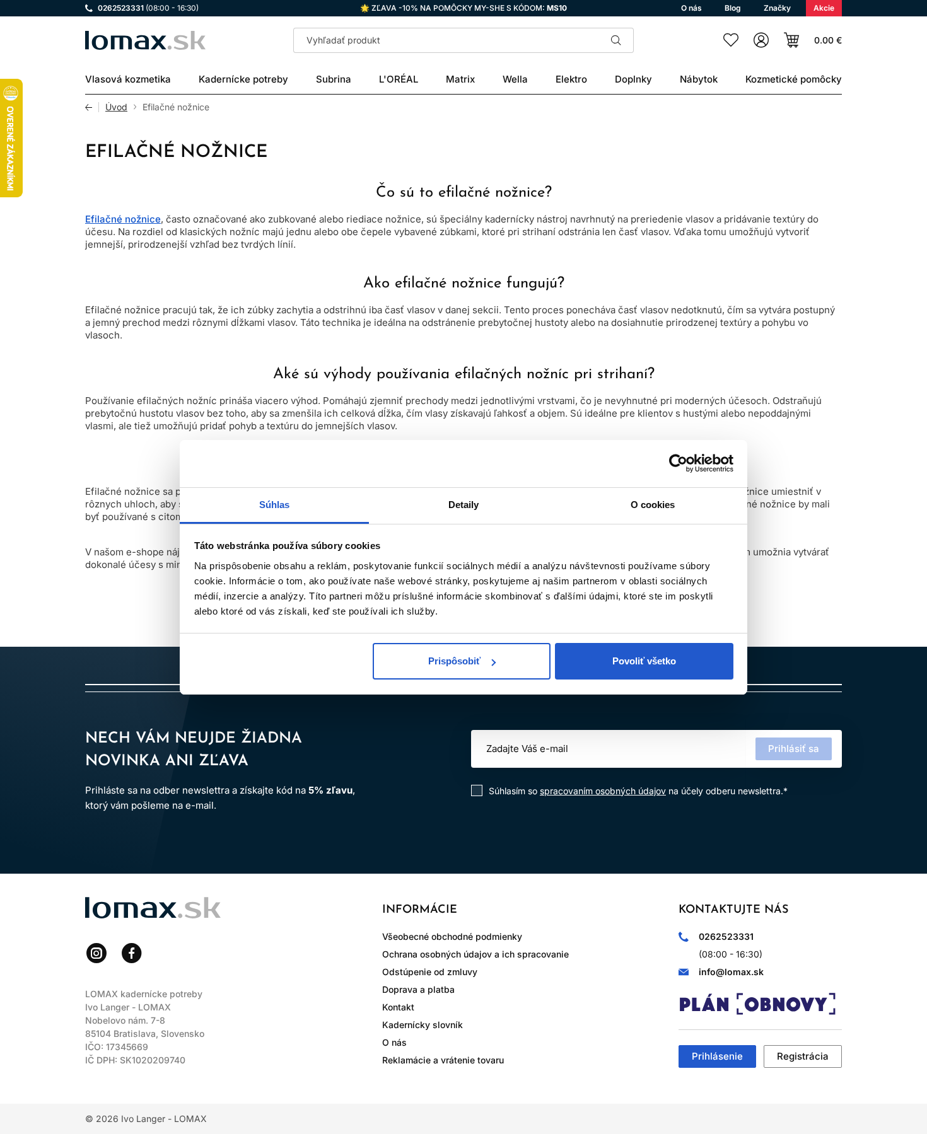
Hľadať (616, 40)
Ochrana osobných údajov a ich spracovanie (475, 954)
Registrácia (803, 1056)
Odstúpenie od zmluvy (429, 971)
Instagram (96, 953)
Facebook (131, 953)
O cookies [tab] (653, 504)
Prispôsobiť (454, 661)
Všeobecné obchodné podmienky (452, 936)
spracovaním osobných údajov (603, 790)
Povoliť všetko (644, 661)
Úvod (116, 107)
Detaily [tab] (463, 504)
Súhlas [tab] (274, 504)
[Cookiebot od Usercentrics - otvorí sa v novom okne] (678, 463)
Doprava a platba (418, 989)
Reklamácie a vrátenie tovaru (443, 1060)
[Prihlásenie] (761, 40)
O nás (394, 1042)
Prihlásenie (717, 1056)
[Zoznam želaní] (730, 40)
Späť (92, 107)
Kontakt (398, 1007)
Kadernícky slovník (422, 1024)
